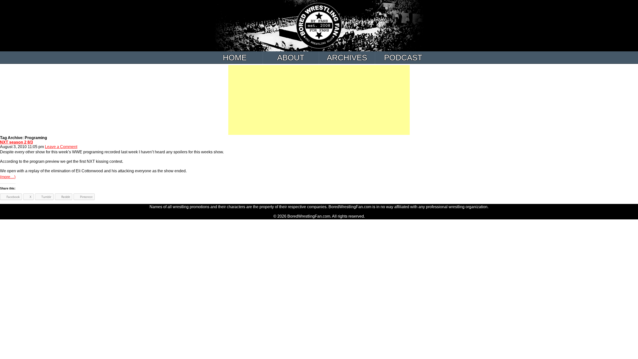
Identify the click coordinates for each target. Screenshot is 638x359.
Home (235, 57)
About (291, 57)
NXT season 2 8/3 (16, 142)
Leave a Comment (61, 147)
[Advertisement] (319, 100)
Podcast (403, 57)
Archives (347, 57)
